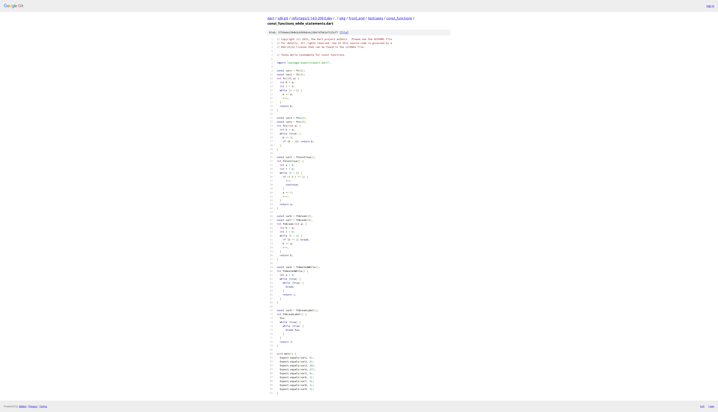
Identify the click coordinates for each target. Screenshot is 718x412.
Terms (43, 406)
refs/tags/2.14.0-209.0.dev (312, 18)
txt (702, 406)
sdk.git (282, 18)
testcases (375, 18)
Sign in (710, 6)
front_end (357, 18)
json (711, 406)
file (344, 32)
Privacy (32, 406)
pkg (342, 18)
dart (270, 18)
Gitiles (22, 406)
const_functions (399, 18)
